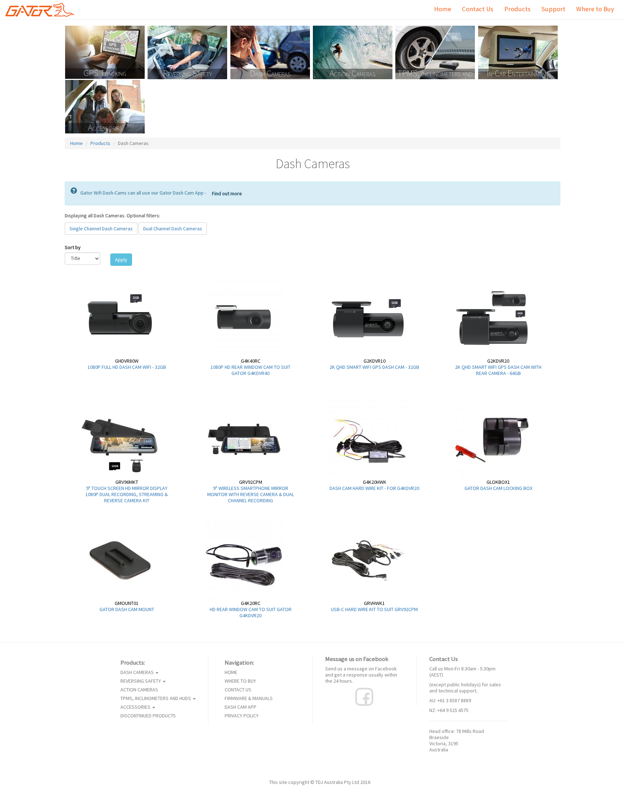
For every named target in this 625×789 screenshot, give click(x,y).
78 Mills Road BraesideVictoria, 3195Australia (456, 740)
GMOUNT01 (127, 603)
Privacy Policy (242, 716)
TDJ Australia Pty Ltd (337, 782)
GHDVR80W (127, 361)
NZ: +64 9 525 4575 (448, 710)
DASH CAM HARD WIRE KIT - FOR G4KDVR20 (374, 488)
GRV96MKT (126, 482)
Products (517, 9)
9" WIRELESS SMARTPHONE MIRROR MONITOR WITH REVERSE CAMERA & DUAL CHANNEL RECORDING (250, 494)
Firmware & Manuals (249, 698)
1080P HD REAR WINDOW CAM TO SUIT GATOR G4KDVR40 (250, 370)
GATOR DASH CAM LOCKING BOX (498, 488)
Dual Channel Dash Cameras (172, 228)
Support (553, 9)
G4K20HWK (374, 482)
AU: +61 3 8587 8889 (450, 700)
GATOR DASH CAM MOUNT (126, 609)
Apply (121, 259)
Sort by (73, 247)
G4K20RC (250, 603)
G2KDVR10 (374, 361)
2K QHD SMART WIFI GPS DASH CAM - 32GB (374, 367)
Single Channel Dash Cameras (101, 228)
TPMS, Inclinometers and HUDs (435, 74)
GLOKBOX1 (498, 482)
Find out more (227, 193)
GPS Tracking (105, 73)
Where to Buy (595, 9)
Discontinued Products (148, 716)
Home (442, 9)
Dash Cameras (270, 74)
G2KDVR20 (498, 361)
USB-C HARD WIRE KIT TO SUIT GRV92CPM (374, 609)
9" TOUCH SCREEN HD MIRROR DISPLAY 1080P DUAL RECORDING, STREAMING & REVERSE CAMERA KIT (126, 494)
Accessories (105, 128)
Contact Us (477, 9)
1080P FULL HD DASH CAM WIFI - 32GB (127, 367)
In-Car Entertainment (518, 74)
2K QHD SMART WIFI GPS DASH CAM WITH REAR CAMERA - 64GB (498, 370)
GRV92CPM (250, 482)
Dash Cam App (240, 707)
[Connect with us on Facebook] (364, 696)
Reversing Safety (187, 74)
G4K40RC (250, 361)
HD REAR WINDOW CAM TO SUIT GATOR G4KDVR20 (251, 612)
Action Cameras (352, 74)
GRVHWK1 (374, 603)
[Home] (42, 10)
